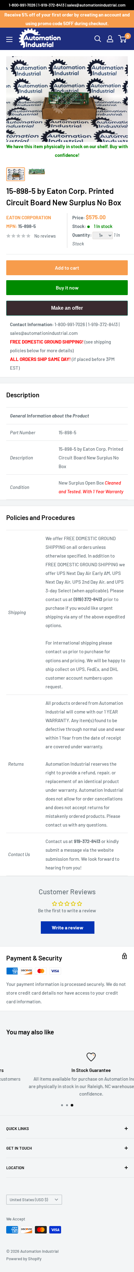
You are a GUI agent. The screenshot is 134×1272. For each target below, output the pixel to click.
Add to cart (67, 268)
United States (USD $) (29, 1199)
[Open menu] (9, 39)
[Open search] (97, 38)
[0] (123, 39)
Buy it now (67, 287)
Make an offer (67, 310)
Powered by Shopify (23, 1258)
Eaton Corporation (28, 217)
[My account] (110, 38)
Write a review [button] (68, 927)
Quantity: (82, 235)
